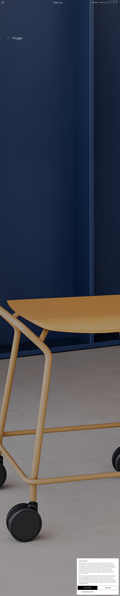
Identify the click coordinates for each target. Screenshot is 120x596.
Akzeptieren (87, 587)
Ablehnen (108, 587)
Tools (102, 2)
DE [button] (116, 2)
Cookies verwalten (87, 591)
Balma (58, 2)
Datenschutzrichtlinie (83, 583)
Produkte (95, 2)
